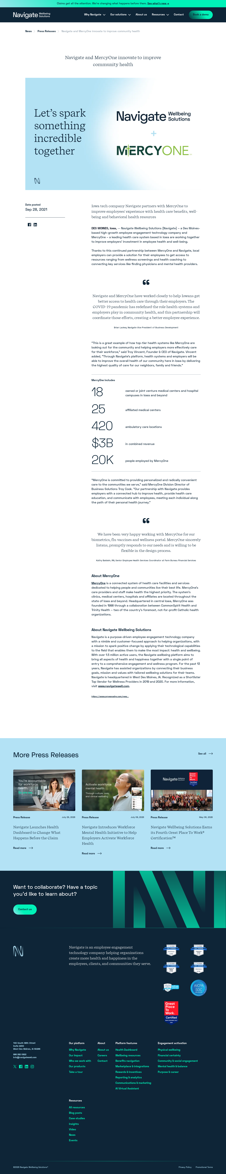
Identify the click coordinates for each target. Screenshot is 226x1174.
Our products (77, 1066)
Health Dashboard (126, 1050)
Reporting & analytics (128, 1077)
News (28, 31)
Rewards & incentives (128, 1072)
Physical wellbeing (169, 1050)
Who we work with (80, 1061)
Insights (74, 1124)
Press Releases (47, 31)
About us (141, 15)
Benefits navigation (127, 1061)
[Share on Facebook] (29, 224)
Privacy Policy (185, 1167)
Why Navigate (77, 1050)
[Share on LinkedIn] (35, 224)
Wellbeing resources (127, 1055)
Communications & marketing (133, 1083)
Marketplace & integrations (132, 1066)
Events (73, 1140)
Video (72, 1129)
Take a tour (76, 1072)
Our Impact (76, 1055)
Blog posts (75, 1113)
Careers (102, 1055)
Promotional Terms (204, 1167)
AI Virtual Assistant (127, 1089)
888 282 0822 (19, 1055)
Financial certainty (169, 1055)
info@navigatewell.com (25, 1058)
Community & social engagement (178, 1061)
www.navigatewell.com (113, 686)
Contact (179, 15)
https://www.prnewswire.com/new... (110, 697)
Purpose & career (168, 1072)
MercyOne (98, 583)
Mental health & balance (172, 1066)
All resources (77, 1107)
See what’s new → (158, 3)
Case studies (77, 1118)
